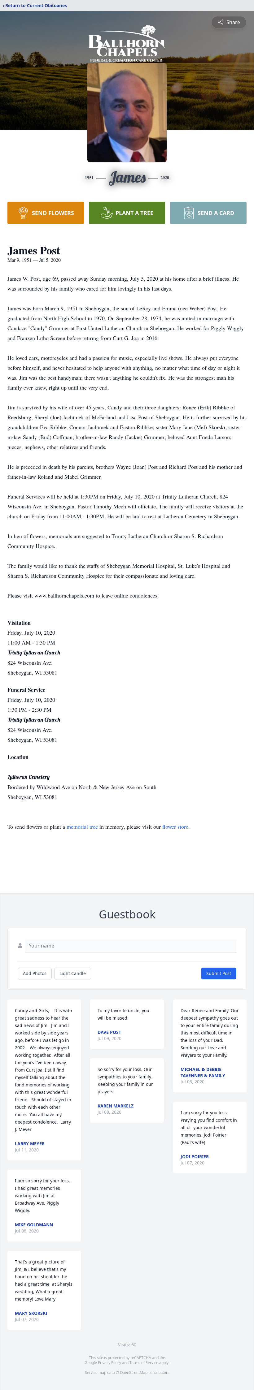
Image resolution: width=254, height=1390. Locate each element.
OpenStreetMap (133, 1372)
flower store (175, 826)
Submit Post (218, 973)
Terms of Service (143, 1362)
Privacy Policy (109, 1362)
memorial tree (82, 826)
